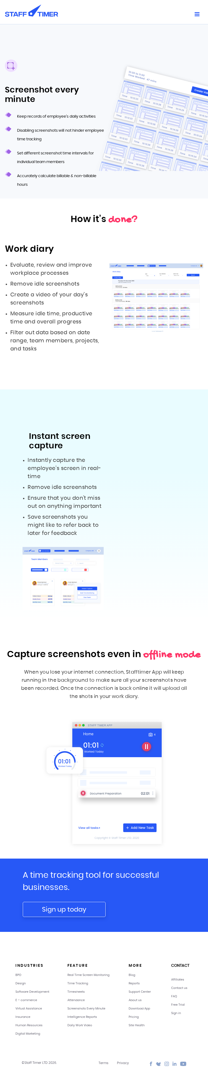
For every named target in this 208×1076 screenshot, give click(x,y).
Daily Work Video (79, 1025)
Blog (132, 975)
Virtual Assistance (28, 1008)
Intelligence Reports (82, 1016)
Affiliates (177, 979)
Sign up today (64, 909)
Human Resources (29, 1025)
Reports (134, 983)
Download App (139, 1008)
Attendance (76, 1000)
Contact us (179, 987)
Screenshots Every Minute (86, 1008)
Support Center (140, 991)
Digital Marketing (27, 1033)
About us (135, 1000)
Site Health (137, 1025)
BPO (18, 975)
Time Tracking (77, 983)
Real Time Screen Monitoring (88, 975)
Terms (103, 1063)
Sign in (176, 1013)
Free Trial (178, 1004)
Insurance (22, 1016)
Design (20, 983)
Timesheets (76, 991)
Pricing (134, 1016)
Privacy (123, 1063)
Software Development (32, 991)
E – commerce (26, 1000)
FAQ (174, 996)
